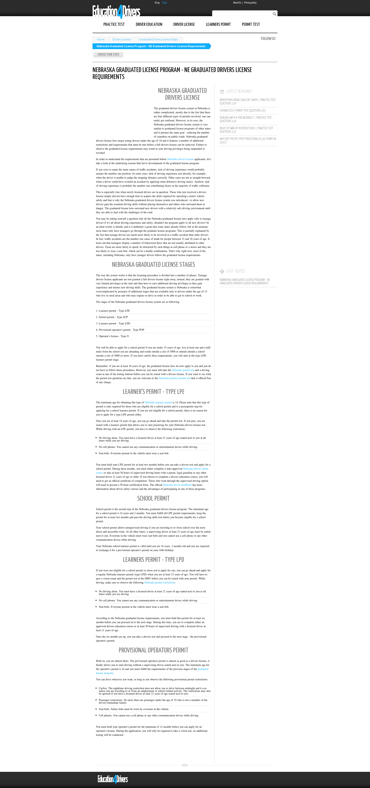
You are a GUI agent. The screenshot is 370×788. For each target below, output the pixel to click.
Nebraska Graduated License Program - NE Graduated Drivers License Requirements (151, 46)
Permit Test (251, 24)
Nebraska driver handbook (177, 485)
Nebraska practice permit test (174, 378)
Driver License (184, 24)
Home (100, 39)
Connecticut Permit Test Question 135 (243, 110)
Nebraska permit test (183, 370)
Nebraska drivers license (180, 159)
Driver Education (149, 24)
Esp (164, 2)
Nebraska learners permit (158, 402)
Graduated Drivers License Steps (158, 39)
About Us (237, 3)
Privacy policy (250, 3)
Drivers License (122, 39)
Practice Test (114, 24)
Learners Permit (218, 24)
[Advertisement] (121, 110)
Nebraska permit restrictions (159, 582)
